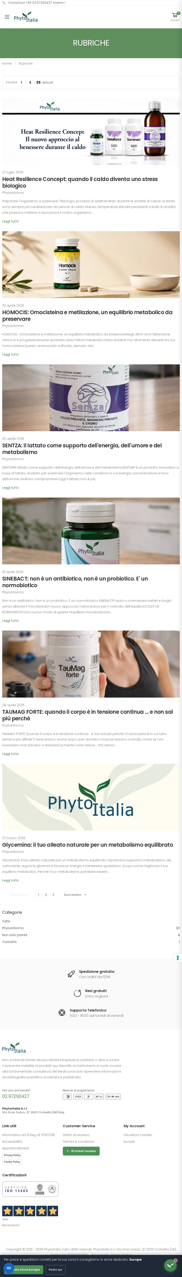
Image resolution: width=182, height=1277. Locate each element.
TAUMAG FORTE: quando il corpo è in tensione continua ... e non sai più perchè (87, 715)
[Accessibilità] (9, 1268)
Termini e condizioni (78, 1141)
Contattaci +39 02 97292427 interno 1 (36, 2)
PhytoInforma (91, 928)
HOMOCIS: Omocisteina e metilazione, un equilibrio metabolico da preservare (87, 316)
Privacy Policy (12, 1155)
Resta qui (55, 1269)
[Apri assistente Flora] (170, 1265)
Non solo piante (91, 935)
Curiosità (91, 942)
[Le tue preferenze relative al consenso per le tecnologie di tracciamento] (178, 958)
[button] (175, 17)
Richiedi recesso (83, 1151)
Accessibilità (12, 1141)
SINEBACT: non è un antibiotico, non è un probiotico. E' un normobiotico (75, 582)
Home (7, 63)
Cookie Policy (12, 1161)
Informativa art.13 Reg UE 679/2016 (28, 1135)
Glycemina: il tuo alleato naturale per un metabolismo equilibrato (87, 844)
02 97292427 (15, 1096)
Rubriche (26, 63)
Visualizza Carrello (138, 1135)
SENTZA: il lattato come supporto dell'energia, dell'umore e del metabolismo (82, 449)
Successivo (72, 894)
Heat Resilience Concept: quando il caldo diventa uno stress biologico (80, 182)
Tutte (6, 921)
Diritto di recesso (76, 1135)
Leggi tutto (10, 221)
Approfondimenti (15, 1148)
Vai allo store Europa (24, 1269)
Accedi (129, 1141)
